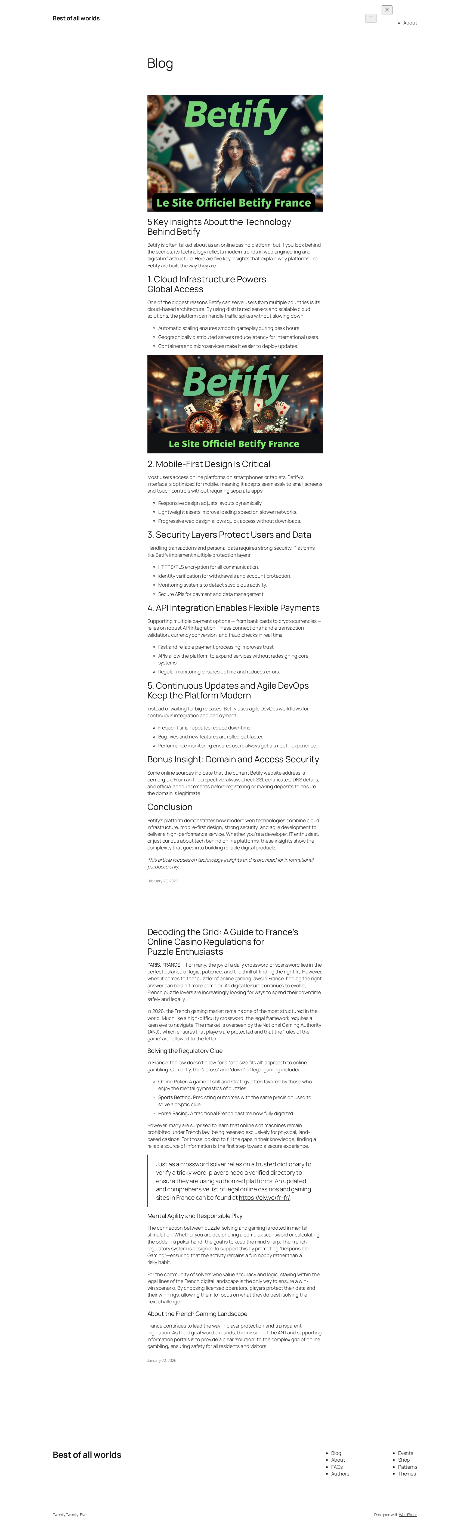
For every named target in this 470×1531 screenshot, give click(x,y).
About (410, 22)
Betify (153, 265)
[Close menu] (387, 9)
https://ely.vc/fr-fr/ (264, 1197)
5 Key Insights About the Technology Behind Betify (219, 226)
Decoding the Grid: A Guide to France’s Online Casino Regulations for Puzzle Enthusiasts (222, 941)
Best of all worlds (76, 18)
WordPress (408, 1514)
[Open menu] (371, 18)
